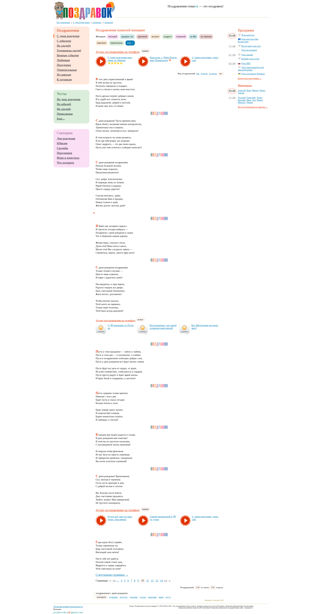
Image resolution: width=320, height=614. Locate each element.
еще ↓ (130, 42)
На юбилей (64, 104)
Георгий (242, 97)
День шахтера (247, 35)
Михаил (241, 102)
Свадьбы (62, 148)
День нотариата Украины (253, 74)
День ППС (246, 63)
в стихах (213, 73)
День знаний (247, 55)
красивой (142, 36)
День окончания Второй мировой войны (251, 68)
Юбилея (62, 143)
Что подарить (65, 162)
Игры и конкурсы (68, 157)
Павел (262, 90)
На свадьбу (64, 45)
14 (161, 580)
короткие (101, 42)
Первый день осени (250, 59)
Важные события (68, 55)
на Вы (193, 36)
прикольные (116, 42)
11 (147, 580)
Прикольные (65, 113)
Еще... (61, 118)
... (118, 580)
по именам (206, 36)
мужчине (113, 597)
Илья (248, 90)
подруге (168, 36)
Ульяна (241, 93)
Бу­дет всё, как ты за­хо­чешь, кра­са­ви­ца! (120, 518)
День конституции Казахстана (248, 40)
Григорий (251, 97)
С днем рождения (68, 36)
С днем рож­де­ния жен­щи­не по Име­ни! (120, 59)
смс (198, 73)
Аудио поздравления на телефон (117, 52)
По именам (64, 74)
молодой (112, 36)
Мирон (255, 90)
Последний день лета (251, 46)
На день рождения (68, 99)
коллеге (155, 36)
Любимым (63, 60)
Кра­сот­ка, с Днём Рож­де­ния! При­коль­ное (163, 59)
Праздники (64, 65)
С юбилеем (64, 40)
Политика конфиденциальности (68, 606)
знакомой (181, 36)
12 (152, 580)
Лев (254, 100)
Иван (248, 100)
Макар (260, 100)
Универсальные (67, 69)
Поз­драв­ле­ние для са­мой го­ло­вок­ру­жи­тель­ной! (163, 326)
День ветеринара (249, 50)
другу (168, 597)
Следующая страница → (112, 575)
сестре (143, 597)
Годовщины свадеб (69, 50)
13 (157, 580)
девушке (134, 597)
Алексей (242, 90)
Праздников (64, 153)
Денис (259, 97)
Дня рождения (66, 138)
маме (161, 597)
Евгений (242, 100)
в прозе (204, 73)
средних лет (127, 36)
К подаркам (64, 79)
